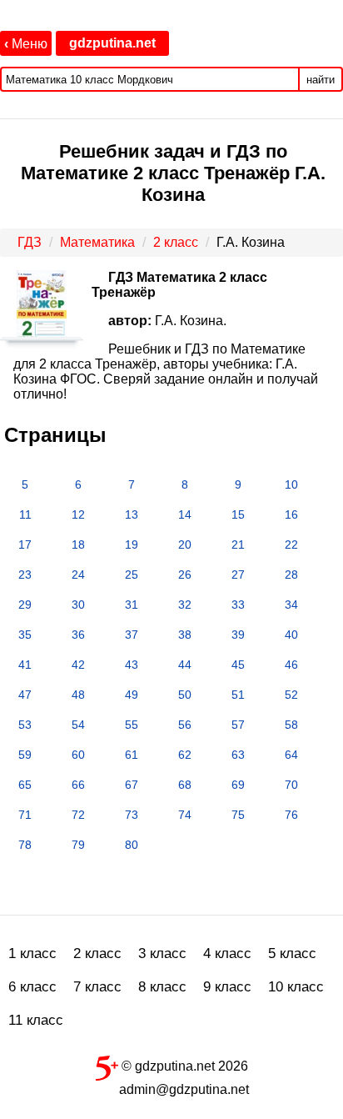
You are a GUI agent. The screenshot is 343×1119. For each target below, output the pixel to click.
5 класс (292, 953)
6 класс (32, 987)
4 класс (227, 953)
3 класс (162, 953)
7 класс (97, 987)
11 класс (35, 1020)
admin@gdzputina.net (184, 1089)
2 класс (97, 953)
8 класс (162, 987)
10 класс (296, 987)
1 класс (32, 953)
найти (320, 79)
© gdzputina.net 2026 (183, 1066)
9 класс (227, 987)
